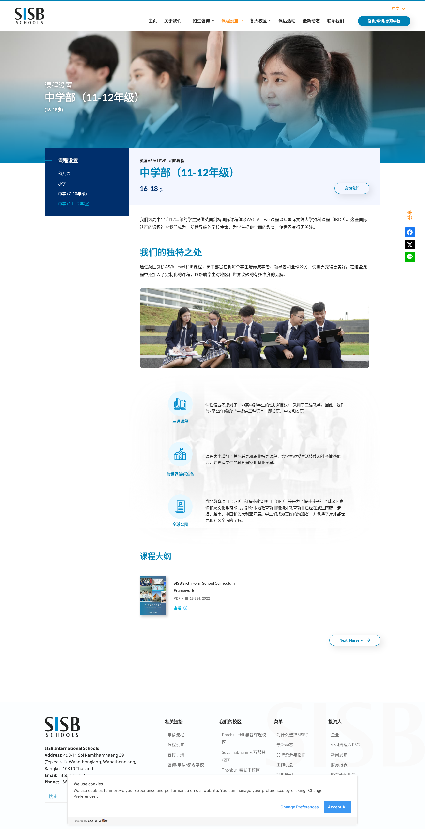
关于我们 (172, 20)
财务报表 (339, 764)
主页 (153, 20)
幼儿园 (64, 173)
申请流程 (175, 734)
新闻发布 (339, 754)
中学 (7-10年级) (72, 193)
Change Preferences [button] (299, 806)
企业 (335, 734)
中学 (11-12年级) (73, 203)
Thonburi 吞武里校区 (241, 770)
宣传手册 (175, 754)
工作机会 (284, 764)
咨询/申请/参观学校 (185, 764)
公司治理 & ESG (345, 744)
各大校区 (258, 20)
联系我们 (335, 20)
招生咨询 (201, 20)
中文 (395, 8)
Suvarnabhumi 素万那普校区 (244, 756)
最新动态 (311, 20)
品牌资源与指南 (291, 754)
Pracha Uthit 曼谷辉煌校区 (244, 738)
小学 (62, 183)
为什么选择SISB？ (293, 734)
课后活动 (286, 20)
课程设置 (229, 20)
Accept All (337, 806)
